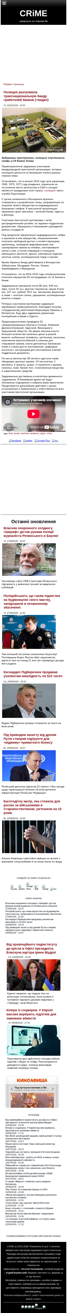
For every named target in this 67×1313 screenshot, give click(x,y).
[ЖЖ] (37, 889)
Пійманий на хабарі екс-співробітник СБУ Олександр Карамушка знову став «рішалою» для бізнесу (33, 1166)
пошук (57, 1236)
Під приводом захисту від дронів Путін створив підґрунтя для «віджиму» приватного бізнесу (30, 738)
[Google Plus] (42, 440)
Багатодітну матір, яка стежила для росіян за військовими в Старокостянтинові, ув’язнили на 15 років (32, 807)
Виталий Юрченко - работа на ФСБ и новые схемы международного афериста (32, 1158)
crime (49, 433)
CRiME (33, 13)
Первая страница (13, 84)
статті (29, 1236)
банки (17, 433)
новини (20, 1236)
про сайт (38, 1236)
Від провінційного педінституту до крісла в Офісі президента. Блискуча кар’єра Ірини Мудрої (31, 948)
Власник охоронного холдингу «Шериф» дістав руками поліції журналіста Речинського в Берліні (31, 532)
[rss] (55, 440)
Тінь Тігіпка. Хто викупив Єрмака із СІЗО (26, 1189)
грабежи (25, 433)
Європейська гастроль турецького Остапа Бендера (32, 1152)
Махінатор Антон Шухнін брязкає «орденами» (29, 1213)
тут (49, 1273)
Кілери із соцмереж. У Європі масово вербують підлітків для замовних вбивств (31, 1014)
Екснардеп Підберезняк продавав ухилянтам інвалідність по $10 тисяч (33, 674)
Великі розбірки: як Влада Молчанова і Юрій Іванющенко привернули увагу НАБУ (28, 1174)
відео (43, 433)
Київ (11, 433)
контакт (48, 1236)
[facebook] (15, 440)
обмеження (33, 1265)
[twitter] (28, 440)
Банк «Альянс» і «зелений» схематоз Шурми (29, 1208)
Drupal (45, 1246)
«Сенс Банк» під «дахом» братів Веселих (27, 1203)
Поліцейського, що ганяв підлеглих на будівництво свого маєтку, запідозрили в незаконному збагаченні (32, 601)
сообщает (50, 190)
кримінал (34, 433)
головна (10, 1236)
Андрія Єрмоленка (51, 1250)
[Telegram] (45, 889)
